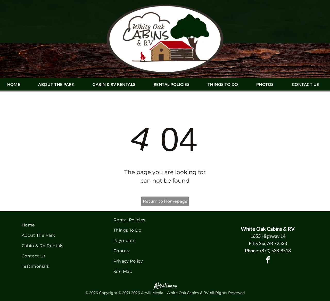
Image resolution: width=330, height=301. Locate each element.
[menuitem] (15, 84)
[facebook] (268, 260)
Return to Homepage (165, 201)
